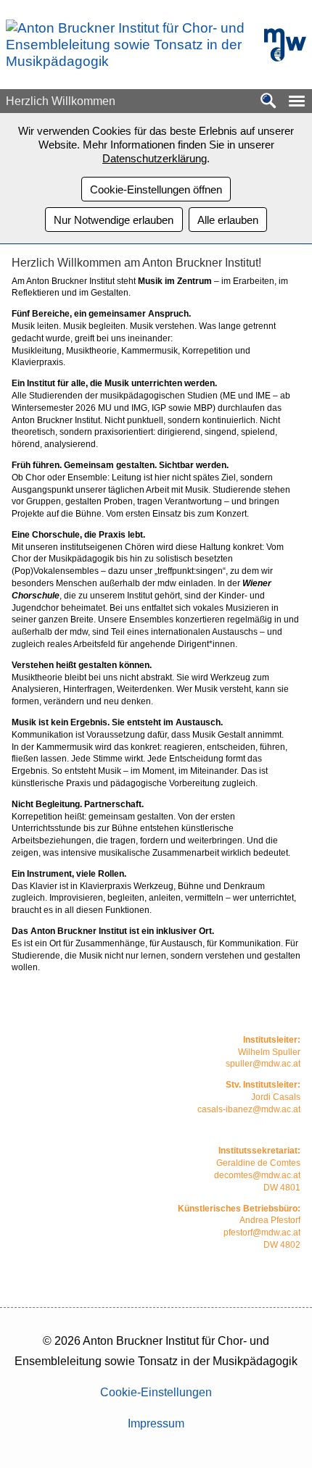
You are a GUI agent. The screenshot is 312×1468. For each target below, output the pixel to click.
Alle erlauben (227, 220)
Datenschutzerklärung (154, 158)
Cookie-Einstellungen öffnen (156, 189)
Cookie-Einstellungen (156, 1392)
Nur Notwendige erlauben (113, 220)
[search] (268, 102)
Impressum (156, 1423)
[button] (296, 101)
